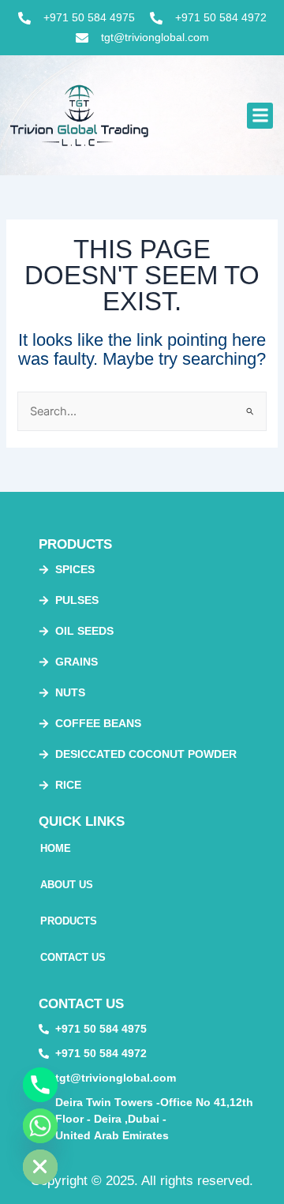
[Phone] (40, 1084)
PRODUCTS (68, 921)
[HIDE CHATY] (40, 1167)
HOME (55, 848)
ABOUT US (66, 885)
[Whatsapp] (40, 1125)
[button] (260, 116)
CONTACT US (73, 957)
